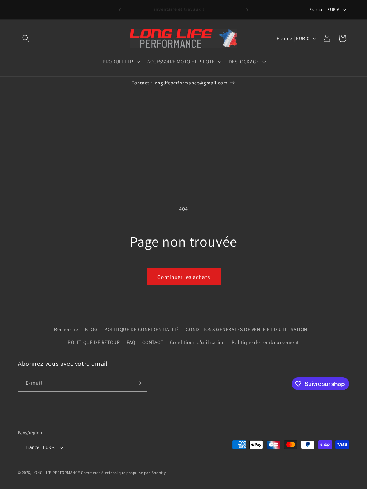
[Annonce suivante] (247, 9)
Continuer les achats (183, 276)
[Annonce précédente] (120, 9)
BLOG (91, 329)
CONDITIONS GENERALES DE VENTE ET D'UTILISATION (247, 329)
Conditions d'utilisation (197, 342)
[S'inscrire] (139, 383)
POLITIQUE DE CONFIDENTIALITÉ (141, 329)
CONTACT (152, 342)
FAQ (131, 342)
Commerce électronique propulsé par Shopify (123, 472)
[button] (26, 38)
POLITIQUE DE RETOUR (94, 342)
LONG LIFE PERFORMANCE (56, 472)
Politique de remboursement (265, 342)
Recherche (66, 329)
